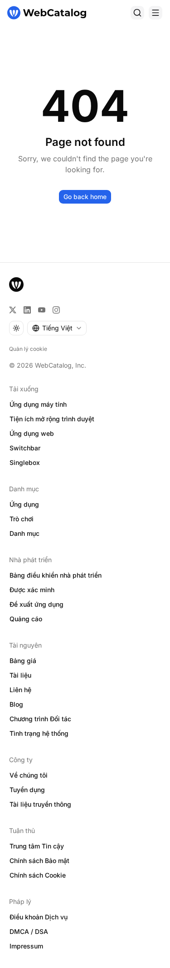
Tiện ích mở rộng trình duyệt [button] (52, 419)
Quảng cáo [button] (26, 619)
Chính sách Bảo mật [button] (39, 860)
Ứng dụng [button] (24, 504)
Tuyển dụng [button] (27, 789)
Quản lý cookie (28, 348)
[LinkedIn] (27, 310)
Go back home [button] (85, 196)
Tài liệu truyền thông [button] (40, 804)
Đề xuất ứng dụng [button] (36, 604)
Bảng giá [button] (23, 660)
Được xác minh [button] (32, 590)
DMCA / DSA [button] (29, 931)
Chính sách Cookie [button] (38, 875)
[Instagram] (56, 310)
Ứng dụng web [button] (32, 433)
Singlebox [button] (25, 462)
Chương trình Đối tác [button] (40, 719)
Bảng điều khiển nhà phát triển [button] (56, 575)
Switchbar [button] (25, 448)
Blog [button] (16, 704)
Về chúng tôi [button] (29, 775)
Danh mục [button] (24, 533)
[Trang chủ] (46, 12)
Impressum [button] (26, 946)
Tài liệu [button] (20, 675)
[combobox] (57, 328)
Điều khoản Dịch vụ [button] (39, 917)
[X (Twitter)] (12, 310)
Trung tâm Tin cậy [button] (37, 846)
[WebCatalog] (16, 284)
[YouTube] (41, 310)
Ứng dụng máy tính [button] (38, 404)
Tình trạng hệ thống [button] (39, 733)
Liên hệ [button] (20, 690)
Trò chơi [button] (22, 519)
